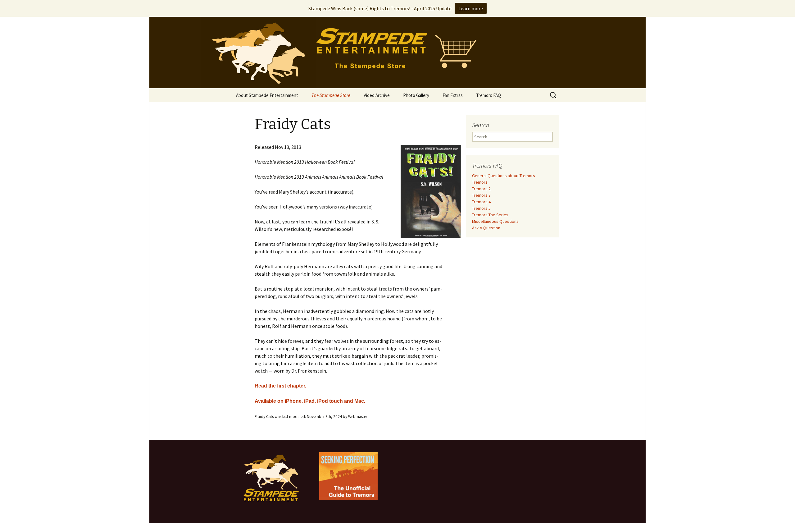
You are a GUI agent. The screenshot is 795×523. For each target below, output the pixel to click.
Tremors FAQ (488, 95)
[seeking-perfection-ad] (348, 475)
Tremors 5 (481, 208)
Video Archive (377, 95)
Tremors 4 (481, 201)
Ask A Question (486, 228)
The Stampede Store (330, 95)
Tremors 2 (481, 188)
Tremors (480, 182)
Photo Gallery (416, 95)
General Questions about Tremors (503, 175)
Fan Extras (453, 95)
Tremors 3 (481, 195)
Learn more (470, 8)
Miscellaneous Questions (495, 221)
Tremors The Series (490, 215)
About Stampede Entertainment (267, 95)
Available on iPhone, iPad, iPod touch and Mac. (310, 401)
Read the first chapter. (280, 385)
